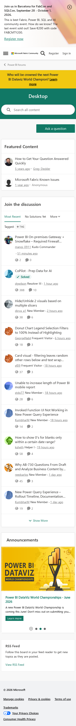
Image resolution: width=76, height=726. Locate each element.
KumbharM (22, 420)
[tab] (36, 629)
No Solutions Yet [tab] (35, 216)
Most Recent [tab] (12, 216)
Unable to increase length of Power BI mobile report (42, 385)
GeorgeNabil (23, 338)
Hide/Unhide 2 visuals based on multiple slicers (38, 303)
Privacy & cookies (39, 699)
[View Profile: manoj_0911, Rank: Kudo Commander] (8, 240)
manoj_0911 (23, 247)
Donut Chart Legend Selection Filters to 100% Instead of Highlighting (41, 330)
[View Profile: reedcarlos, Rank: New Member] (8, 467)
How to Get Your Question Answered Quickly (41, 160)
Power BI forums (17, 64)
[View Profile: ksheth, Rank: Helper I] (8, 440)
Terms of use (63, 699)
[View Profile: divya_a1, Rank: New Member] (8, 304)
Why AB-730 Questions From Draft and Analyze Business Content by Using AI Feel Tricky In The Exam (40, 466)
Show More (40, 520)
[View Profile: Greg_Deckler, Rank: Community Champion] (8, 162)
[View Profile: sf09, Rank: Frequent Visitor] (8, 358)
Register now (13, 38)
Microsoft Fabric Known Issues (37, 179)
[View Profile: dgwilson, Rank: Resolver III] (8, 274)
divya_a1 (20, 311)
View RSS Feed (14, 665)
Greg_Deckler (41, 169)
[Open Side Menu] (5, 53)
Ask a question (55, 128)
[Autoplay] (31, 629)
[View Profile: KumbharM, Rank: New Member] (8, 413)
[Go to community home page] (24, 53)
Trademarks (10, 707)
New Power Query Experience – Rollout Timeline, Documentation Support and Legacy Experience (39, 494)
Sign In (66, 53)
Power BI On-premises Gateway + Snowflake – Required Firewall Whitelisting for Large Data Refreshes (42, 239)
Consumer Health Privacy (19, 719)
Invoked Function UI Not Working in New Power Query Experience (41, 412)
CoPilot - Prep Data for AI (33, 271)
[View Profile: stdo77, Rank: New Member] (8, 386)
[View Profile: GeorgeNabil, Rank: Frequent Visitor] (8, 331)
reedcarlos (21, 475)
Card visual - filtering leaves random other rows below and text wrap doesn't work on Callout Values (41, 357)
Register (54, 53)
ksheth (19, 447)
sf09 (17, 365)
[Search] (42, 53)
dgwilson (20, 283)
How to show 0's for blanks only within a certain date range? (38, 439)
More (53, 216)
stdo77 (19, 393)
